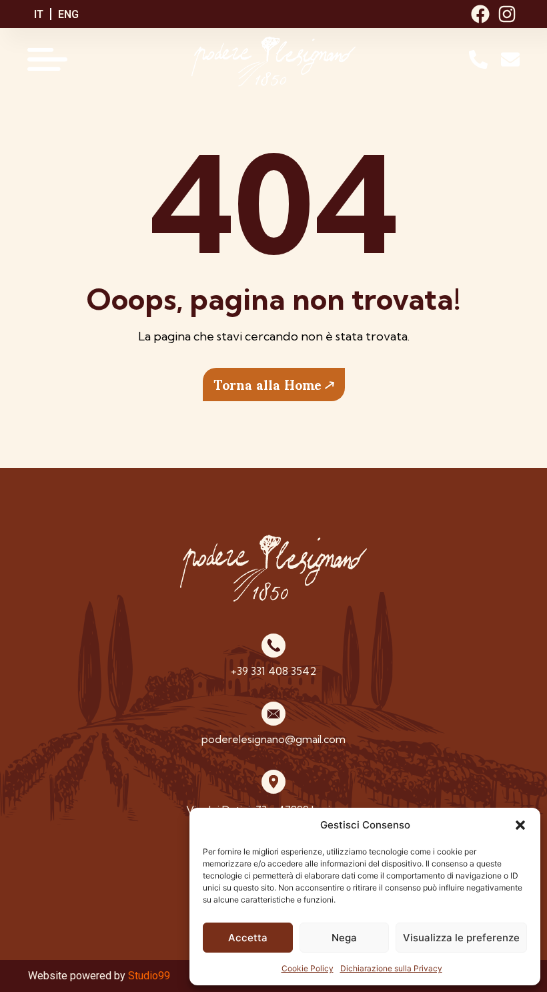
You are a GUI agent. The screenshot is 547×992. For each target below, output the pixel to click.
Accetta (247, 937)
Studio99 (149, 975)
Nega (344, 937)
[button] (520, 825)
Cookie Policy (308, 968)
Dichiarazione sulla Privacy (391, 968)
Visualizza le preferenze (461, 937)
